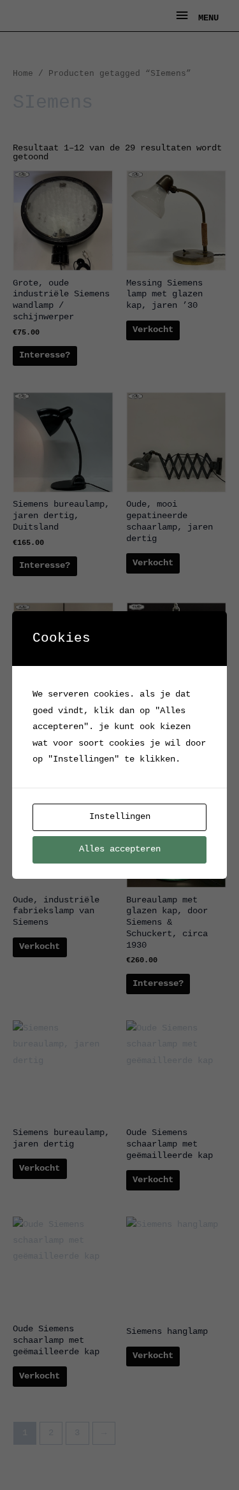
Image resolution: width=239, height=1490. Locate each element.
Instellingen (119, 816)
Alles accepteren (120, 849)
